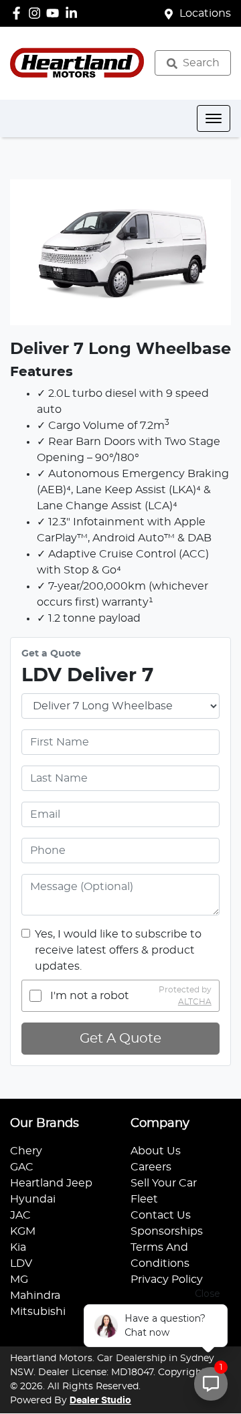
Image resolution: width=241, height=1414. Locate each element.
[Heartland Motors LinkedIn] (74, 13)
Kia (18, 1247)
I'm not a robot (89, 995)
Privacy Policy (167, 1279)
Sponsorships (167, 1231)
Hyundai (33, 1199)
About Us (156, 1151)
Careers (151, 1167)
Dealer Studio (100, 1400)
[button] (213, 118)
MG (19, 1279)
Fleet (144, 1199)
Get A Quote (120, 1038)
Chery (26, 1151)
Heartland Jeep (51, 1183)
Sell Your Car (164, 1183)
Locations (205, 13)
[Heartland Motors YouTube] (55, 13)
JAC (20, 1215)
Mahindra (35, 1295)
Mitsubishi (38, 1311)
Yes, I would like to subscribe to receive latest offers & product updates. (118, 950)
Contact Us (161, 1215)
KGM (22, 1231)
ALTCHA (195, 1002)
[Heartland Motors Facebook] (19, 13)
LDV (21, 1263)
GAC (21, 1167)
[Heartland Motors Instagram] (37, 13)
